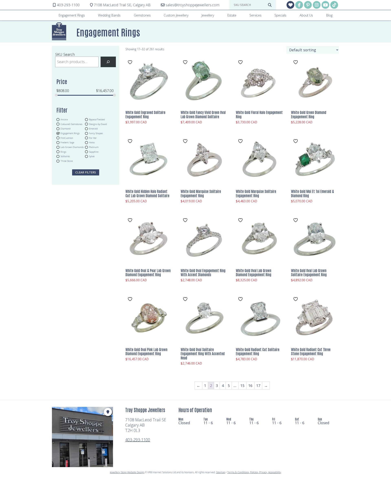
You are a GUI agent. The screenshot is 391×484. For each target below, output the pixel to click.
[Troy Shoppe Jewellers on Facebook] (299, 5)
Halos (92, 142)
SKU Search (65, 54)
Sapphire (93, 151)
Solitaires (65, 156)
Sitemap (220, 472)
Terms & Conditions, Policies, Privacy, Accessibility (254, 472)
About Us (306, 15)
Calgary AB (122, 5)
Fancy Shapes (96, 133)
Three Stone (66, 161)
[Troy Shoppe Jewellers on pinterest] (308, 5)
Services (255, 15)
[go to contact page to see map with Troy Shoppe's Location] (108, 412)
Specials (280, 15)
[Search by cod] (270, 5)
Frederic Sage (67, 142)
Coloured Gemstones (71, 124)
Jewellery (207, 15)
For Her (93, 137)
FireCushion (66, 137)
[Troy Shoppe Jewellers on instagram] (317, 5)
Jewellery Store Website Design (127, 472)
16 (250, 385)
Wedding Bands (109, 15)
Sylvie (91, 156)
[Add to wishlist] (130, 62)
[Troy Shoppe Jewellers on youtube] (325, 5)
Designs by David (98, 124)
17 (258, 385)
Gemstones (142, 15)
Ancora (64, 119)
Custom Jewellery (176, 15)
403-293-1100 (137, 439)
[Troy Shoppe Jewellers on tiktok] (334, 5)
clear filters (85, 172)
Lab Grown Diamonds (72, 147)
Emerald (93, 128)
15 (242, 385)
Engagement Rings (71, 15)
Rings (63, 151)
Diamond (65, 128)
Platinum (94, 147)
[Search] (108, 62)
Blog (329, 15)
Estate (231, 15)
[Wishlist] (290, 5)
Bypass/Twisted (97, 119)
